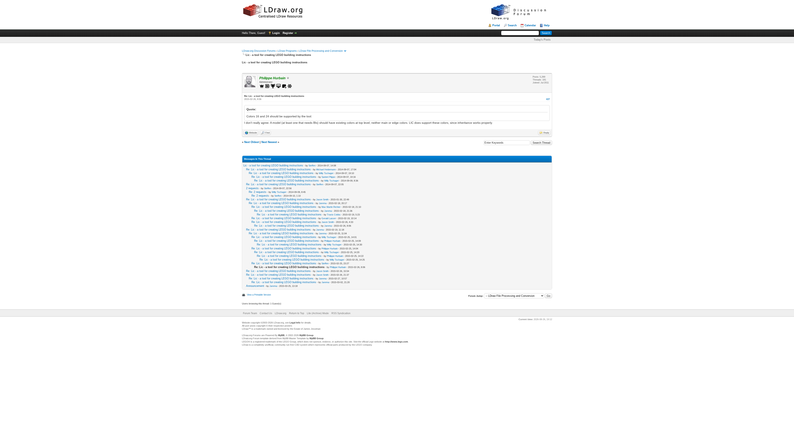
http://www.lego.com (396, 341)
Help (547, 25)
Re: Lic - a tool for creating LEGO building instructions (278, 169)
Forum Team (250, 313)
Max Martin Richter (331, 207)
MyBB (281, 335)
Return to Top (296, 313)
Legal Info (294, 322)
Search (512, 25)
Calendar (530, 25)
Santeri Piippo (328, 177)
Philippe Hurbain (332, 241)
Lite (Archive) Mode (318, 313)
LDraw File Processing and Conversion (321, 50)
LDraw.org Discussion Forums (259, 50)
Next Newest (269, 142)
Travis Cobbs (334, 214)
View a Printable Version (259, 294)
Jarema (322, 203)
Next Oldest (251, 142)
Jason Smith (322, 199)
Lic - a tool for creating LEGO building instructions (273, 165)
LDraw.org (280, 313)
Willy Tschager (326, 173)
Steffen (312, 165)
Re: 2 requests (257, 191)
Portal (496, 25)
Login (276, 33)
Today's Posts (542, 39)
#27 (548, 99)
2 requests (252, 188)
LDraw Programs (287, 50)
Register (288, 33)
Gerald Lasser (329, 218)
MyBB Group (306, 335)
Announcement (255, 285)
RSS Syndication (340, 313)
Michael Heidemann (326, 169)
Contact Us (266, 313)
